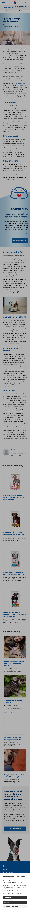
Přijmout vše (7, 897)
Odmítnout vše (8, 902)
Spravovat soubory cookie (11, 906)
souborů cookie (18, 893)
